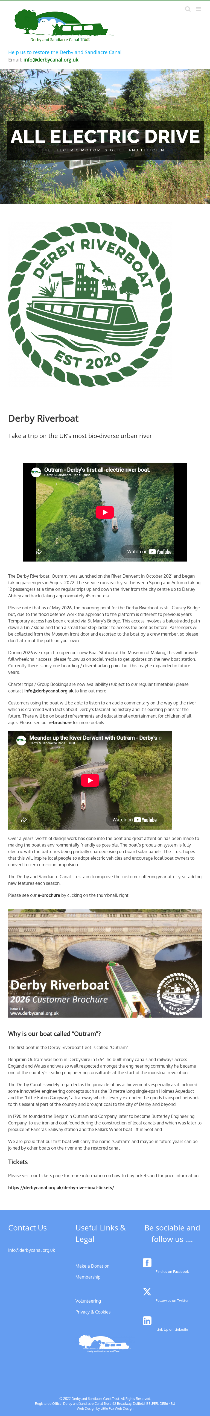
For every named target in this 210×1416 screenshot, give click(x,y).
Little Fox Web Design (117, 1408)
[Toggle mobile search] (188, 9)
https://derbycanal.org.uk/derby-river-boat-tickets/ (61, 1187)
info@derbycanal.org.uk (49, 691)
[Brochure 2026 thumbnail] (105, 911)
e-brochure (60, 722)
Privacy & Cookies (92, 1312)
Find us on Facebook (172, 1271)
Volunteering (88, 1301)
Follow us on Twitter (172, 1300)
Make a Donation (92, 1266)
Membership (87, 1277)
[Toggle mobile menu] (199, 9)
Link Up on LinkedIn (172, 1329)
